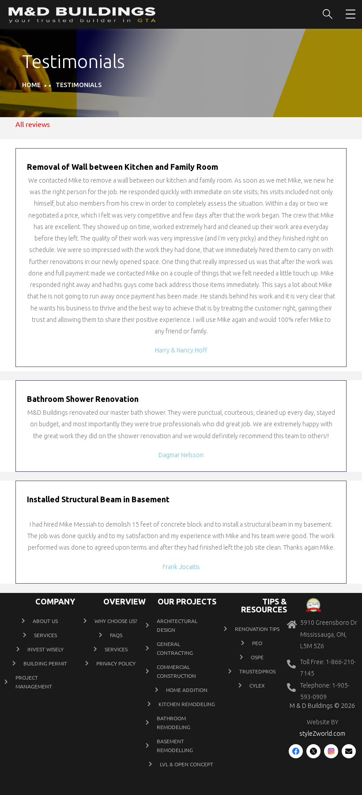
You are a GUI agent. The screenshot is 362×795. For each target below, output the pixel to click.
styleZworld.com (322, 733)
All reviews (32, 123)
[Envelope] (349, 751)
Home (31, 84)
